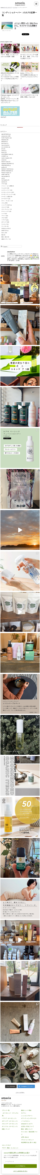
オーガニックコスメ (6, 192)
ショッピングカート (27, 1115)
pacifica (3, 167)
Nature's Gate (4, 161)
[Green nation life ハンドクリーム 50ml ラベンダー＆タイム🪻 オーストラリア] (20, 325)
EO (2, 148)
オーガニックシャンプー (7, 194)
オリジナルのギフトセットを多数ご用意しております (29, 96)
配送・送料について (27, 1129)
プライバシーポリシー (27, 1140)
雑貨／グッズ (6, 1129)
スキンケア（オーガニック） (10, 1123)
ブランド (3, 215)
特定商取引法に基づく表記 (28, 1142)
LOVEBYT (3, 156)
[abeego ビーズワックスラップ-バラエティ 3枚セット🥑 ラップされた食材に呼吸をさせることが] (20, 1063)
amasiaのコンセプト (27, 1123)
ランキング (4, 224)
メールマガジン (25, 1121)
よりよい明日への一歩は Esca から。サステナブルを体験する (26, 25)
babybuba (3, 139)
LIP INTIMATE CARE (6, 154)
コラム (3, 203)
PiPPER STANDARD (6, 170)
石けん (3, 232)
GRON (3, 150)
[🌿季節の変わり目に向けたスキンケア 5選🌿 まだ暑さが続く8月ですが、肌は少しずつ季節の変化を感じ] (20, 366)
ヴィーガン (4, 226)
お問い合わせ (25, 1137)
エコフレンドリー (5, 190)
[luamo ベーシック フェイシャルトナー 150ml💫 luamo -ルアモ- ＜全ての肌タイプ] (20, 448)
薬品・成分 (4, 236)
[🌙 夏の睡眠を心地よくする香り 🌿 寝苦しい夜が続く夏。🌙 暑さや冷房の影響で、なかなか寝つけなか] (20, 981)
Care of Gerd (4, 145)
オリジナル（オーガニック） (10, 1126)
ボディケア (4, 222)
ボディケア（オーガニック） (10, 1121)
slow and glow (4, 176)
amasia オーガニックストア (6, 7)
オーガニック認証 (5, 196)
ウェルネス (4, 188)
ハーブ (3, 213)
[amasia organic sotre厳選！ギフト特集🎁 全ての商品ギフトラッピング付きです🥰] (20, 284)
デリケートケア (5, 211)
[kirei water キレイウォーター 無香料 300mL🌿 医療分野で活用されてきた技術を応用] (20, 571)
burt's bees (4, 143)
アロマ (3, 183)
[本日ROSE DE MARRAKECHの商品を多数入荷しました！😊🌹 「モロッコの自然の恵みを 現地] (20, 940)
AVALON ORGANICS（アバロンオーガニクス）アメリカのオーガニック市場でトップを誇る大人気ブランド (10, 76)
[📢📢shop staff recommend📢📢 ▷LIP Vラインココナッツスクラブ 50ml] (20, 858)
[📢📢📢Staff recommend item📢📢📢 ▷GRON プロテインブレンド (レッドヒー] (20, 489)
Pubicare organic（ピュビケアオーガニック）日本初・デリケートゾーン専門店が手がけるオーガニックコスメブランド (10, 98)
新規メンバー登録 (26, 1110)
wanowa (3, 181)
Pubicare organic (5, 172)
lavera (2, 152)
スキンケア (4, 207)
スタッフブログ (6, 1145)
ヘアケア (3, 220)
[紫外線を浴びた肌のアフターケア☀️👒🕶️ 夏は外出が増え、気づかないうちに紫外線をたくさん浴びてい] (20, 653)
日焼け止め (4, 230)
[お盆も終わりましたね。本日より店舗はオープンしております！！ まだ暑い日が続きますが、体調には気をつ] (20, 612)
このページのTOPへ (20, 1092)
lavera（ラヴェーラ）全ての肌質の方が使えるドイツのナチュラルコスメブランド (29, 75)
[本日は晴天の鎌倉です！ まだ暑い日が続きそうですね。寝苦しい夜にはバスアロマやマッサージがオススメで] (20, 530)
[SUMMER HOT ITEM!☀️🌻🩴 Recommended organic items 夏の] (20, 776)
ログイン (23, 1113)
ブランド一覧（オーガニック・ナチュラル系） (10, 1113)
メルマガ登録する (20, 1166)
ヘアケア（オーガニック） (9, 1118)
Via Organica (4, 180)
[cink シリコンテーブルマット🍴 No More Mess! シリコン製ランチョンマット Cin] (20, 694)
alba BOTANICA (5, 134)
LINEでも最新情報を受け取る (20, 1171)
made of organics (5, 158)
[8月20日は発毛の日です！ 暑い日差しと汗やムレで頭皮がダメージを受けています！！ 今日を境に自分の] (20, 407)
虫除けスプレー (5, 239)
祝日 (2, 234)
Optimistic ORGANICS (6, 163)
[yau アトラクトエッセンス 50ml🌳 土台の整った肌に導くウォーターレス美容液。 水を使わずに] (20, 735)
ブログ (3, 217)
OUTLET (3, 117)
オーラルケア (4, 198)
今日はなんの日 (5, 228)
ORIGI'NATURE (5, 165)
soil (2, 178)
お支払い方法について (27, 1126)
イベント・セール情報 (6, 185)
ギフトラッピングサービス (28, 1118)
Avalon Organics (5, 138)
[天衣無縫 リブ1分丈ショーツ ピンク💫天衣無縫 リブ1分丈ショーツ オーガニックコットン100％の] (20, 899)
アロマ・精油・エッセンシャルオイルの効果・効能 (9, 55)
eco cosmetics (4, 147)
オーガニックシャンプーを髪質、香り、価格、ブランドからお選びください (29, 56)
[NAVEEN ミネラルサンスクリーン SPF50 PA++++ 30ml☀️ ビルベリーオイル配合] (20, 817)
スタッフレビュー (5, 209)
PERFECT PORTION (6, 169)
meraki (3, 159)
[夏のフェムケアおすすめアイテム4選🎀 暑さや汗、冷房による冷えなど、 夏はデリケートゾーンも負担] (20, 1022)
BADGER (3, 141)
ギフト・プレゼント (6, 200)
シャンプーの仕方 (5, 205)
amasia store (4, 136)
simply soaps (4, 174)
